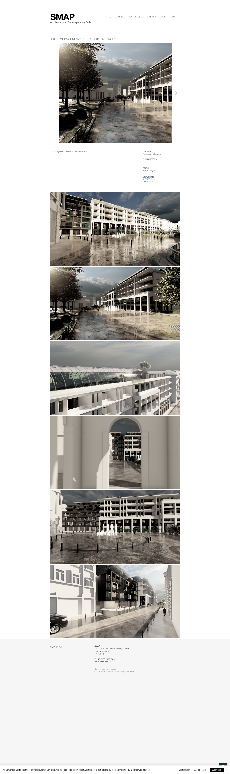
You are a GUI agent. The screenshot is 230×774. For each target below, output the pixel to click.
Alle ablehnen (200, 769)
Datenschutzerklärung (140, 769)
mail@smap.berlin (102, 661)
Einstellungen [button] (184, 769)
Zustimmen (216, 769)
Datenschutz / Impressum (105, 669)
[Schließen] (226, 770)
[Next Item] (176, 93)
